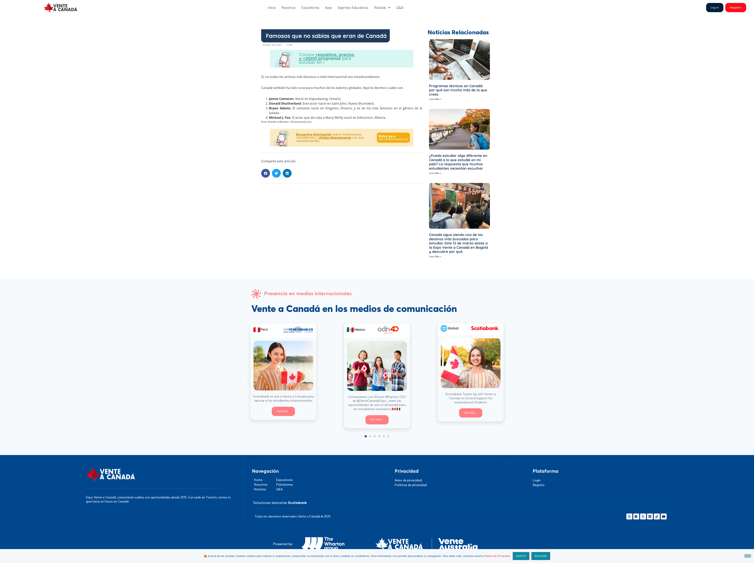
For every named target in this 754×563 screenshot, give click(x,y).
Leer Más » (435, 99)
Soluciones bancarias (280, 502)
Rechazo (541, 556)
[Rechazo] (747, 556)
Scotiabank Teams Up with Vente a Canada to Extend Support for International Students (471, 398)
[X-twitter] (643, 516)
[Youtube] (664, 516)
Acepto (521, 556)
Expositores (310, 7)
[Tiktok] (657, 516)
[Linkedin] (650, 516)
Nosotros (289, 7)
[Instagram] (629, 516)
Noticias (380, 7)
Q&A (400, 7)
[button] (265, 173)
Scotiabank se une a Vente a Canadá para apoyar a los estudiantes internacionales (283, 398)
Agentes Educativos (353, 7)
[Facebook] (636, 516)
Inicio (272, 7)
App (328, 7)
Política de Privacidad (497, 556)
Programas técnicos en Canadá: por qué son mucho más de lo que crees (458, 90)
